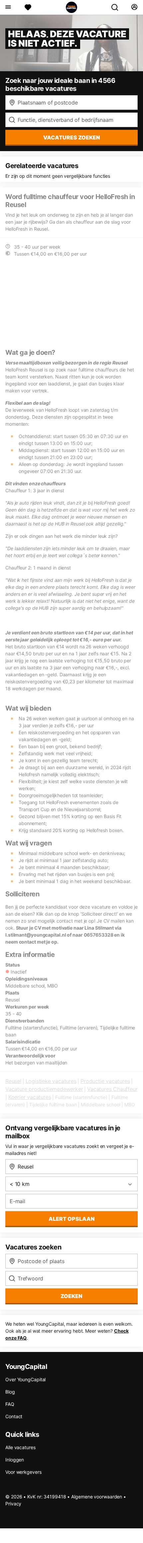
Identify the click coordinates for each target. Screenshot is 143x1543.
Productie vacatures (105, 1081)
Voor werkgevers (23, 1472)
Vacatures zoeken (71, 137)
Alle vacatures (20, 1447)
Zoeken (71, 1296)
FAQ (9, 1404)
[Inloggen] (134, 7)
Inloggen (14, 1459)
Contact (13, 1416)
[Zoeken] (117, 7)
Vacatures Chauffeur (112, 1089)
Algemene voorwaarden (96, 1496)
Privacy (13, 1503)
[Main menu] (7, 7)
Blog (10, 1392)
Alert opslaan (72, 1218)
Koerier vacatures (29, 1097)
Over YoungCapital (25, 1379)
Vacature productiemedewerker (44, 1089)
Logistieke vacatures (51, 1081)
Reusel (13, 1081)
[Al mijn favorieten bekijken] (28, 7)
